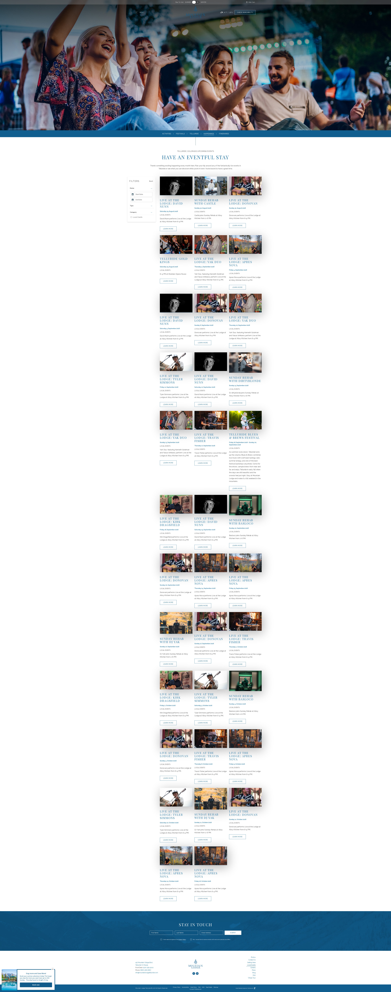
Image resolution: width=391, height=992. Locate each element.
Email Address (206, 932)
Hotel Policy (193, 987)
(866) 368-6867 (145, 970)
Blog (254, 972)
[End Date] (142, 199)
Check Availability (245, 13)
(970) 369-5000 (148, 967)
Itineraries (224, 134)
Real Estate (209, 987)
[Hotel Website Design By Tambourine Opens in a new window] (245, 988)
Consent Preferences (195, 989)
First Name (154, 932)
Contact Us (252, 960)
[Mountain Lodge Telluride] (195, 13)
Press (254, 970)
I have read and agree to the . (174, 939)
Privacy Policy (182, 939)
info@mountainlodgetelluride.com (146, 972)
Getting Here (251, 962)
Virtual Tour (252, 978)
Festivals (180, 134)
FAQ (254, 975)
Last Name (179, 932)
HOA (203, 987)
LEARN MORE (168, 228)
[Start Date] (142, 194)
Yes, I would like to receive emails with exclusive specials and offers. (212, 939)
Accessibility (185, 987)
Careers (253, 967)
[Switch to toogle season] (195, 2)
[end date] (143, 200)
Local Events (251, 965)
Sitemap (216, 987)
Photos (253, 957)
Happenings (209, 134)
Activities (166, 134)
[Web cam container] (251, 2)
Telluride (194, 134)
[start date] (143, 194)
